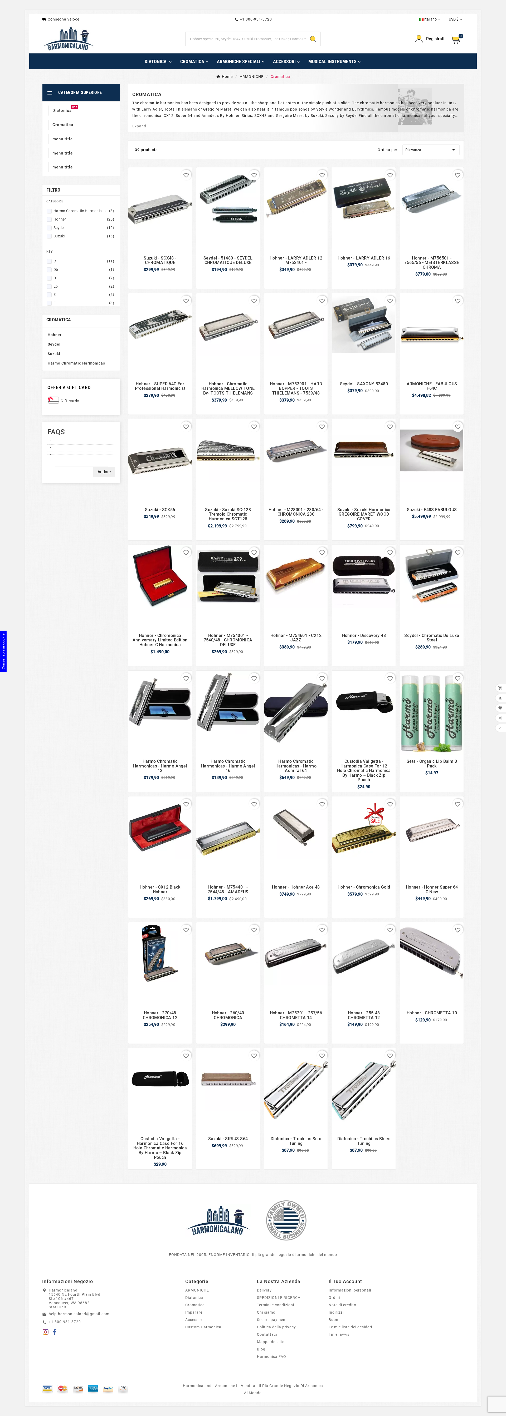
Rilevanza (431, 150)
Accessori (194, 1320)
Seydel (83, 228)
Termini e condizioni (275, 1305)
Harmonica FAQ (271, 1356)
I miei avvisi (340, 1334)
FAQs (56, 432)
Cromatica (195, 1305)
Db (83, 269)
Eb (83, 286)
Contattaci (267, 1334)
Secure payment (272, 1320)
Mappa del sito (271, 1342)
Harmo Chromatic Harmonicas (83, 211)
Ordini (334, 1297)
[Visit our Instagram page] (45, 1333)
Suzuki (83, 236)
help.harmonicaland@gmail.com (79, 1314)
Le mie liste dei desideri (350, 1327)
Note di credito (342, 1305)
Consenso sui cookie (3, 651)
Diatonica (194, 1297)
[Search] (313, 39)
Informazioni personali (350, 1290)
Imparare (193, 1312)
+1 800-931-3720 (253, 19)
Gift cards (70, 401)
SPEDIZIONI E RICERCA (278, 1297)
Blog (261, 1349)
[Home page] (218, 1220)
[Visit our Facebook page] (54, 1333)
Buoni (334, 1320)
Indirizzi (336, 1312)
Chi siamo (266, 1312)
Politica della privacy (276, 1327)
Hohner (83, 219)
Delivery (264, 1290)
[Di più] (81, 439)
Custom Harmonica (203, 1327)
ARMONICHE (197, 1290)
